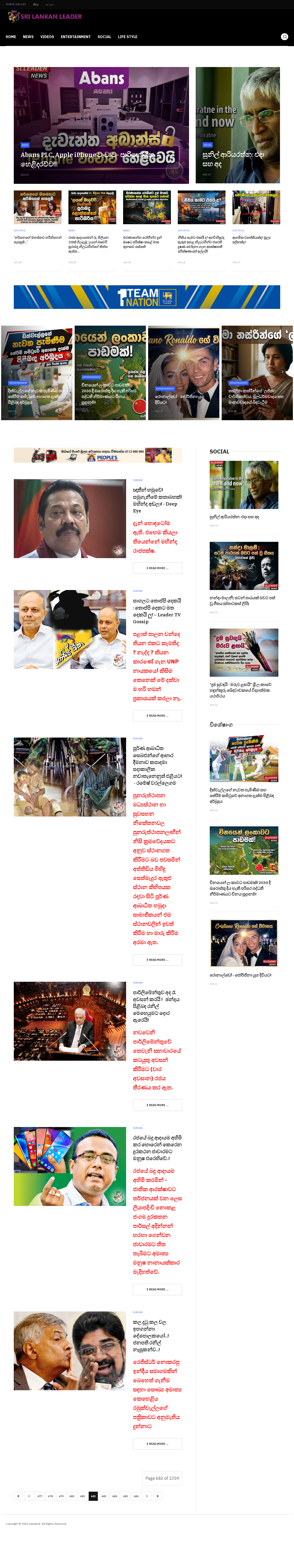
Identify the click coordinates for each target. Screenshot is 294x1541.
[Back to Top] (280, 1527)
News (28, 36)
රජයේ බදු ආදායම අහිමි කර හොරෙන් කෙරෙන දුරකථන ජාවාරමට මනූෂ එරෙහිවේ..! (157, 1147)
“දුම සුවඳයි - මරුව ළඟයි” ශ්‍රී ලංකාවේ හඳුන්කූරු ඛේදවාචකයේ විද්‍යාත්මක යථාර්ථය (240, 690)
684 (114, 1496)
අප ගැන (49, 4)
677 (39, 1496)
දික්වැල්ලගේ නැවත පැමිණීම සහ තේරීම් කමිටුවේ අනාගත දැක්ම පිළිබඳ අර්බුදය (36, 396)
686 (136, 1496)
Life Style (127, 36)
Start (18, 1496)
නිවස (35, 4)
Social (104, 36)
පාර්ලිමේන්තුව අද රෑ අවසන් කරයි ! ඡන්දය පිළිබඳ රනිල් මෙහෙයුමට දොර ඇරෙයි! (156, 1006)
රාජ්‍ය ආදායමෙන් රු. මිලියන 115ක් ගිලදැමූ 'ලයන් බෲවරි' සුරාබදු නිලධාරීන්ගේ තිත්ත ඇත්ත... (88, 244)
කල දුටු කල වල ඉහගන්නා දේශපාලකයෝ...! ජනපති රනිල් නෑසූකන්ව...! (151, 1335)
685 (125, 1496)
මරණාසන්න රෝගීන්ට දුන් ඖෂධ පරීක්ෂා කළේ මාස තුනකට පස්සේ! (142, 242)
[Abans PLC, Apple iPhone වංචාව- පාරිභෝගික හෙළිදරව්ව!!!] (101, 125)
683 (104, 1496)
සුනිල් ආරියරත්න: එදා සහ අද (234, 516)
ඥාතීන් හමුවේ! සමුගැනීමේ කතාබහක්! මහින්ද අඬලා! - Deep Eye (157, 499)
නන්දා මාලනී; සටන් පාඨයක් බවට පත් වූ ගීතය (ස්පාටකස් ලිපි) (242, 600)
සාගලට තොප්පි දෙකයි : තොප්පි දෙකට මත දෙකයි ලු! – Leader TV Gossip (157, 610)
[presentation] (11, 371)
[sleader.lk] (44, 18)
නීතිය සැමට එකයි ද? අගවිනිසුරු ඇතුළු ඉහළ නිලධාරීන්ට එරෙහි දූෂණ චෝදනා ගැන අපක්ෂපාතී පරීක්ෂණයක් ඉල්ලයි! (201, 244)
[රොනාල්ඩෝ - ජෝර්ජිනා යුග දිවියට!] (183, 373)
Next (147, 1496)
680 (71, 1496)
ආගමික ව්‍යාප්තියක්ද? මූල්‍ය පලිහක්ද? (251, 239)
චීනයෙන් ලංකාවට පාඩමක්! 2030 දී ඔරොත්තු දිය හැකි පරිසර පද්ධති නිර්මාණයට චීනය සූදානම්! (109, 393)
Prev (29, 1496)
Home (11, 36)
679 (61, 1496)
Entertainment (76, 36)
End (157, 1496)
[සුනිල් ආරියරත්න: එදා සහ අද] (238, 125)
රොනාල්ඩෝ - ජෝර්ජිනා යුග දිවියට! (240, 974)
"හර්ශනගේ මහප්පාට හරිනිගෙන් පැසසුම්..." (38, 239)
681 (82, 1496)
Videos (47, 36)
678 (50, 1496)
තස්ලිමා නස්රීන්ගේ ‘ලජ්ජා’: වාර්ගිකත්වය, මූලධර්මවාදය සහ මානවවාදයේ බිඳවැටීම (256, 396)
